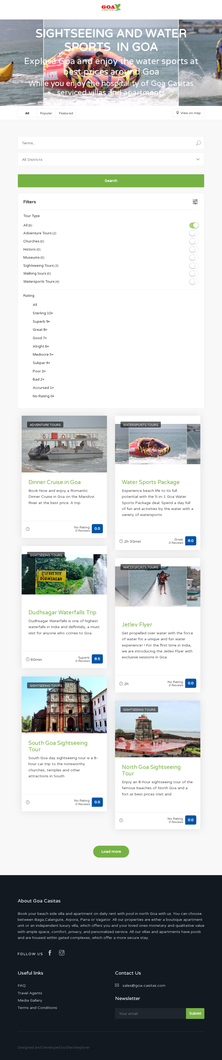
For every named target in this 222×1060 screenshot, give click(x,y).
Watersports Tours (41, 281)
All (27, 113)
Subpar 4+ (41, 363)
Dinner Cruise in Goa (54, 482)
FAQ (22, 985)
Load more (111, 851)
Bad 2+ (38, 380)
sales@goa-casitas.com (143, 985)
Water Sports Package (151, 482)
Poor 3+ (39, 371)
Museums (33, 257)
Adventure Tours (39, 233)
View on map (191, 113)
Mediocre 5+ (43, 355)
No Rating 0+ (43, 396)
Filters (29, 202)
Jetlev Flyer (137, 625)
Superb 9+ (41, 321)
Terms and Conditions (37, 1007)
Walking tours (37, 273)
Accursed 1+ (43, 388)
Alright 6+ (40, 346)
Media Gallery (30, 1000)
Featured (66, 113)
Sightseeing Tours (40, 266)
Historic (32, 249)
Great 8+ (39, 330)
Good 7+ (39, 338)
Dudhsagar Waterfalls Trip (62, 612)
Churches (33, 241)
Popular (46, 113)
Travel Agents (30, 993)
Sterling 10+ (42, 313)
